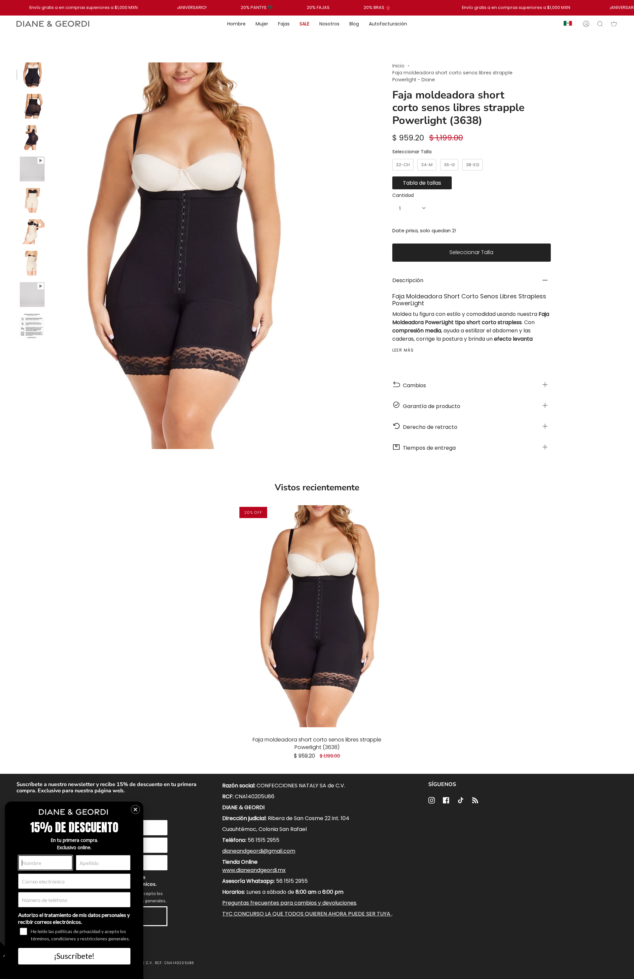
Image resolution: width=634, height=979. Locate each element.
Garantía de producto (430, 406)
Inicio (398, 65)
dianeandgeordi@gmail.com (258, 851)
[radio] (402, 165)
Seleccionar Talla (412, 151)
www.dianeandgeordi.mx (254, 870)
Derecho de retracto (428, 427)
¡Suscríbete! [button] (74, 955)
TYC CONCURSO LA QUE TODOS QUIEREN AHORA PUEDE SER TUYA (307, 914)
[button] (135, 809)
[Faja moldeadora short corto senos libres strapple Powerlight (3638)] (317, 616)
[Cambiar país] (568, 24)
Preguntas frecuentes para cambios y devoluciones (289, 903)
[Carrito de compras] (614, 24)
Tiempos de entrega (428, 448)
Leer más (403, 350)
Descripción (407, 280)
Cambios (413, 385)
